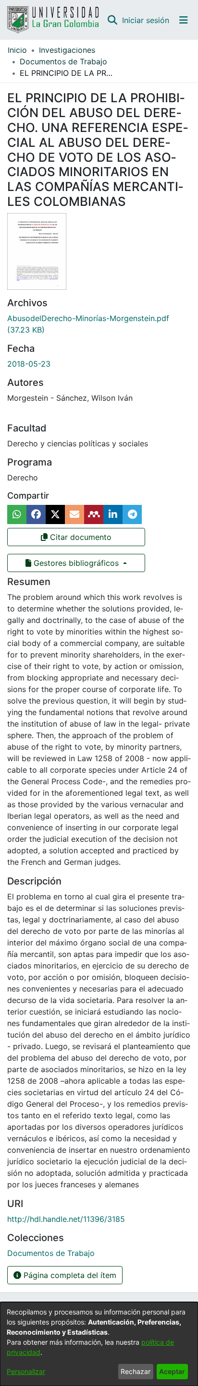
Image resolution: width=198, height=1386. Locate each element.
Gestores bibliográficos (76, 563)
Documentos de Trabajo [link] (63, 61)
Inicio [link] (17, 50)
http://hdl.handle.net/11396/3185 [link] (66, 1219)
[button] (112, 20)
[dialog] (99, 1344)
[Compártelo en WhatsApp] (16, 514)
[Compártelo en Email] (74, 514)
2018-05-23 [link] (28, 364)
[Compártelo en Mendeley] (93, 514)
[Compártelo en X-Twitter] (55, 514)
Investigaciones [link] (67, 50)
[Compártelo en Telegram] (132, 514)
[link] (51, 1253)
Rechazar (135, 1371)
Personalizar (26, 1371)
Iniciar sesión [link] (146, 20)
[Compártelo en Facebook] (36, 514)
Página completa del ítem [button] (68, 1275)
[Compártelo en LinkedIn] (113, 514)
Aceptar (172, 1371)
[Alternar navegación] (183, 20)
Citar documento (79, 537)
